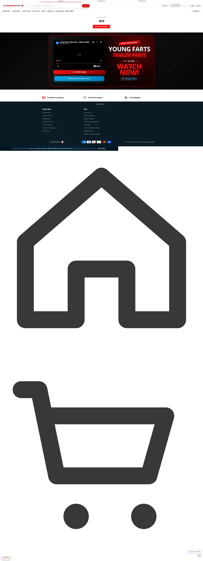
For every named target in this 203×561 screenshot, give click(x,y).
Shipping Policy (89, 131)
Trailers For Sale (47, 122)
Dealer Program (69, 11)
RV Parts (61, 1)
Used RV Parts (6, 11)
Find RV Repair (60, 11)
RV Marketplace (101, 1)
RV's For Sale (35, 11)
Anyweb (31, 148)
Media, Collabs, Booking (92, 134)
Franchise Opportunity (49, 128)
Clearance (50, 11)
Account (191, 5)
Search (86, 5)
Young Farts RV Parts (136, 142)
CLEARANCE (46, 119)
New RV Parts (16, 11)
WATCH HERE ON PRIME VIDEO (79, 78)
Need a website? (101, 148)
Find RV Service (142, 1)
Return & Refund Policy (91, 128)
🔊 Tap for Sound (79, 72)
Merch (43, 11)
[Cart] (101, 558)
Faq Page (87, 125)
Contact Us (196, 11)
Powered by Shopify (149, 142)
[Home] (12, 6)
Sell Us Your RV (27, 11)
